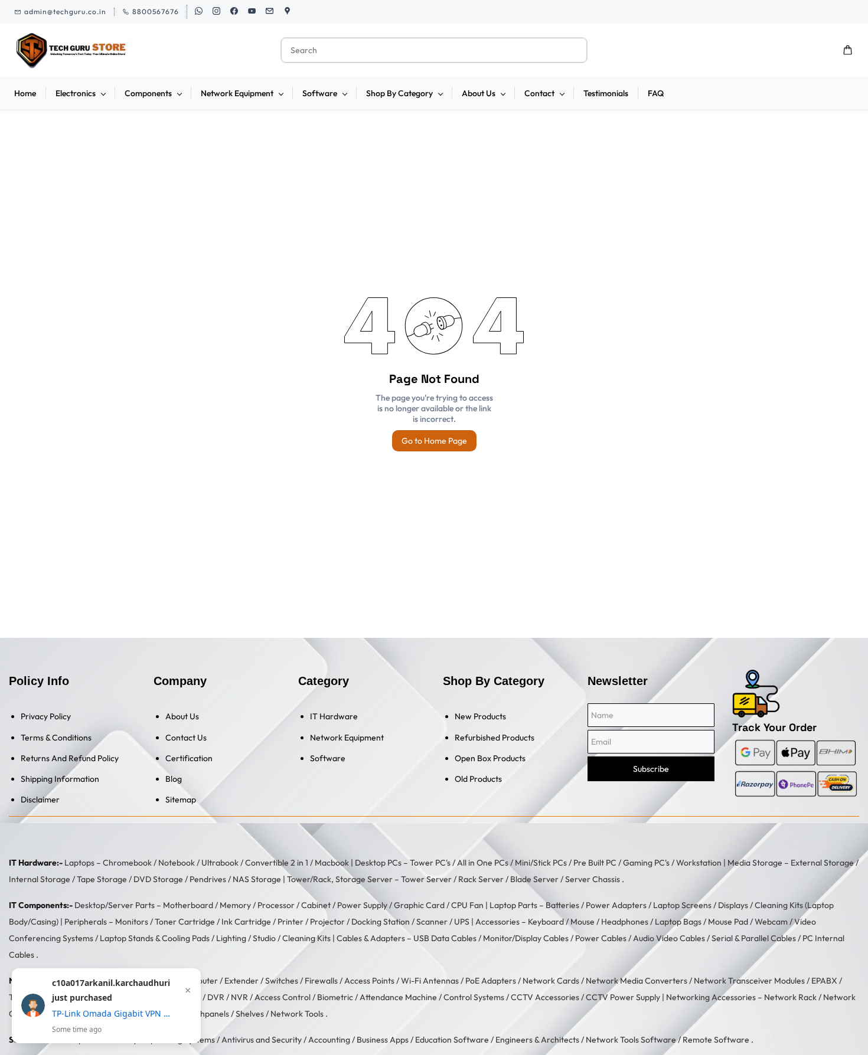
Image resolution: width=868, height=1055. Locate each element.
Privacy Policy (46, 716)
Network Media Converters (636, 980)
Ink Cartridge (246, 921)
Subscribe (651, 769)
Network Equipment (347, 737)
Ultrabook (220, 862)
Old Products (478, 779)
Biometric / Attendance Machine (377, 997)
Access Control (282, 997)
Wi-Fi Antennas (430, 980)
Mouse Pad (728, 921)
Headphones (624, 921)
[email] (269, 12)
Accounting (329, 1039)
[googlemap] (287, 12)
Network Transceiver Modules (749, 980)
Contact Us (186, 737)
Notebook (176, 862)
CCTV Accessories (545, 997)
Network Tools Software (631, 1039)
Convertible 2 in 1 (276, 862)
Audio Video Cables (669, 938)
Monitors (131, 921)
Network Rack (790, 997)
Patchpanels (206, 1013)
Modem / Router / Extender (208, 980)
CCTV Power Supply (623, 997)
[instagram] (216, 12)
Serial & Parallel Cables (754, 938)
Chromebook (127, 862)
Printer (291, 921)
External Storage (822, 862)
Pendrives (208, 879)
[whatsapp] (199, 12)
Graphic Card (419, 905)
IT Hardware (334, 716)
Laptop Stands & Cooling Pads (155, 938)
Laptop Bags (678, 921)
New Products (480, 716)
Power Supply (362, 905)
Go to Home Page (434, 440)
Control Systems (473, 997)
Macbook (332, 862)
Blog (173, 779)
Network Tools (297, 1013)
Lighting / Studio (246, 938)
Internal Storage (39, 879)
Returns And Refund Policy (70, 758)
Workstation (699, 862)
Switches (281, 980)
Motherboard (188, 905)
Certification (189, 758)
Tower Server (426, 879)
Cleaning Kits (306, 938)
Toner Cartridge (185, 921)
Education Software (452, 1039)
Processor (276, 905)
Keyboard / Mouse (561, 921)
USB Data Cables (445, 938)
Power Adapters (616, 905)
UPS (461, 921)
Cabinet (316, 905)
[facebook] (234, 12)
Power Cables (600, 938)
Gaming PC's (646, 862)
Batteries (562, 905)
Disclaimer (40, 799)
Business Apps (383, 1039)
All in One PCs (482, 862)
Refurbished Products (494, 737)
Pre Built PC (594, 862)
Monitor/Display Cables (526, 938)
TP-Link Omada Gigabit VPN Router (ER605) (111, 1013)
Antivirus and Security (261, 1039)
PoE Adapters (490, 980)
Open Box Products (490, 758)
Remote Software (716, 1039)
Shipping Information (60, 779)
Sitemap (180, 799)
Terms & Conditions (56, 737)
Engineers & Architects (537, 1039)
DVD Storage (158, 879)
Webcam (771, 921)
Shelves (250, 1013)
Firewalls (321, 980)
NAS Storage (257, 879)
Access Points (369, 980)
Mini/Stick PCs (541, 862)
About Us (182, 716)
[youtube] (252, 12)
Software (327, 758)
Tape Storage (102, 879)
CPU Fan (467, 905)
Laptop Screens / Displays (700, 905)
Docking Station (380, 921)
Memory (235, 905)
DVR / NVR (227, 997)
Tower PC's (430, 862)
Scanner (432, 921)
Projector (327, 921)
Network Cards (551, 980)
